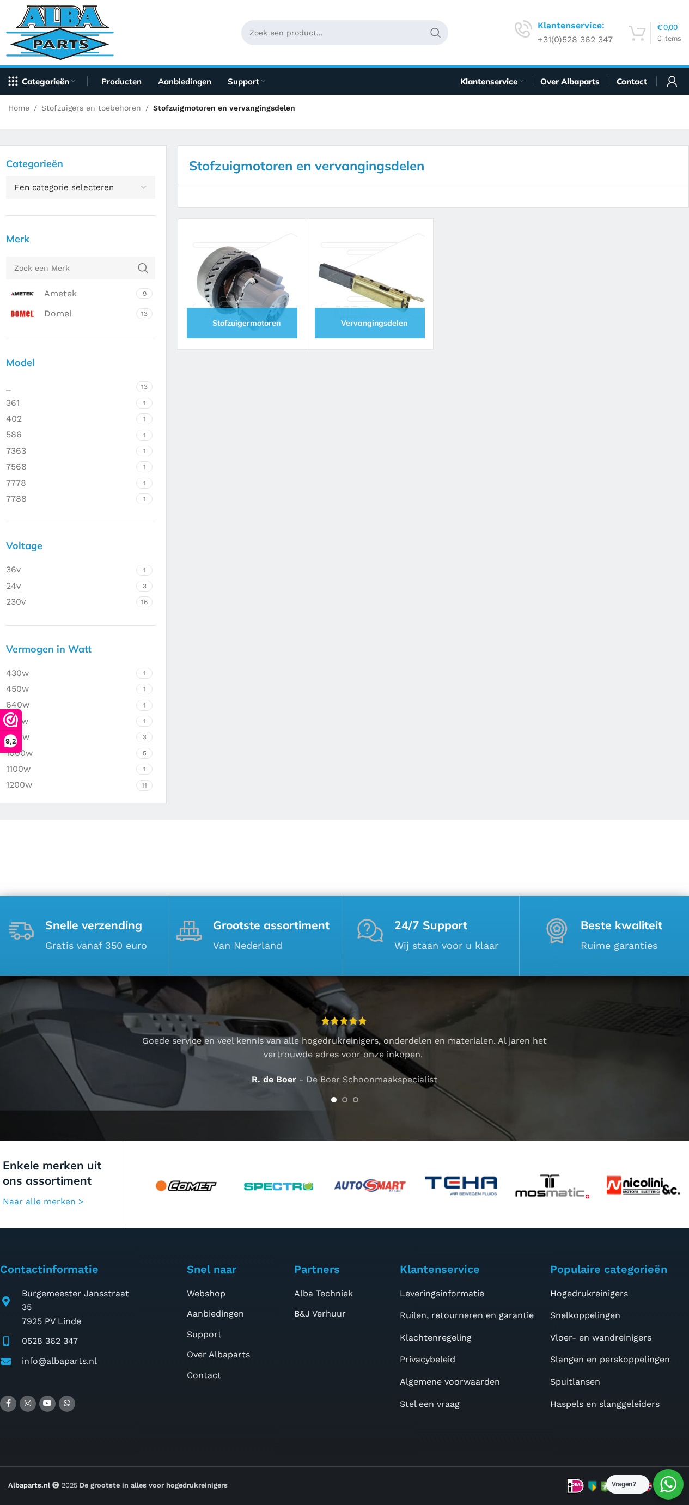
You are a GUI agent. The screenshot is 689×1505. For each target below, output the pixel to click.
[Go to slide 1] (334, 1099)
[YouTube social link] (47, 1404)
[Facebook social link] (8, 1404)
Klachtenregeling (436, 1337)
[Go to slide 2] (344, 1099)
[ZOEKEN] (435, 32)
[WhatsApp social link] (67, 1404)
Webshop (206, 1293)
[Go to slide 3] (355, 1099)
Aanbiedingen (215, 1313)
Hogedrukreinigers (589, 1293)
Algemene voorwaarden (450, 1381)
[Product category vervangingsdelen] (369, 282)
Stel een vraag (430, 1404)
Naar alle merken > (43, 1201)
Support (204, 1334)
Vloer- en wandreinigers (600, 1337)
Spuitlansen (575, 1381)
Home (18, 107)
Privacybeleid (427, 1359)
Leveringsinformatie (442, 1293)
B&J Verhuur (320, 1313)
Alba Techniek (323, 1293)
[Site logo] (64, 32)
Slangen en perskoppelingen (610, 1359)
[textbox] (80, 187)
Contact (204, 1375)
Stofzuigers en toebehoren (91, 107)
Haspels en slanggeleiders (605, 1404)
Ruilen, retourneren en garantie (467, 1315)
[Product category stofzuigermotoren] (241, 282)
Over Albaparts (218, 1354)
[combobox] (80, 187)
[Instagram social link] (28, 1404)
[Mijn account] (672, 81)
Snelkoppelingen (585, 1315)
